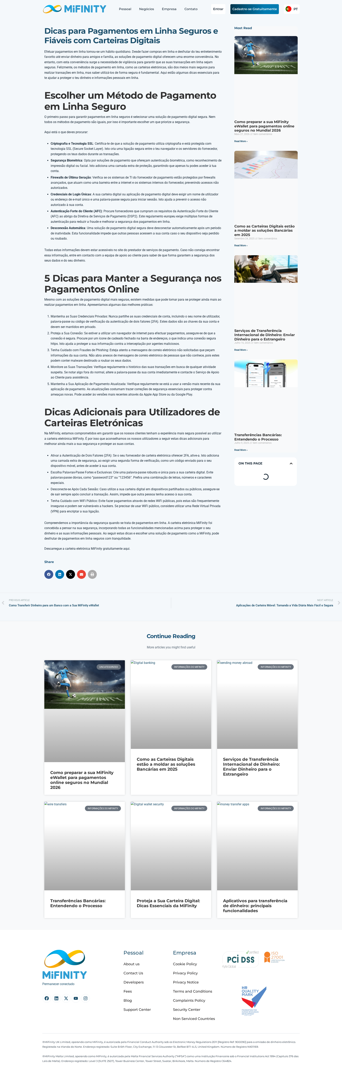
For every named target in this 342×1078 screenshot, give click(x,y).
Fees (128, 991)
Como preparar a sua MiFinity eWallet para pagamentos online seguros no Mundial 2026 (264, 126)
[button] (48, 574)
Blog (128, 1000)
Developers (134, 982)
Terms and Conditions (192, 991)
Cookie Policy (185, 964)
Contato (191, 9)
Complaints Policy (189, 1000)
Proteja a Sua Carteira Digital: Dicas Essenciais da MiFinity (168, 903)
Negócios (146, 9)
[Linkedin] (56, 998)
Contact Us (133, 973)
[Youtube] (75, 998)
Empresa (169, 9)
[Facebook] (46, 998)
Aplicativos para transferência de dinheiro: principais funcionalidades (255, 905)
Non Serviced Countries (194, 1019)
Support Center (137, 1009)
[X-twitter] (66, 998)
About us (132, 964)
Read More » (241, 141)
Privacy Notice (186, 982)
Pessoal (125, 9)
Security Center (186, 1009)
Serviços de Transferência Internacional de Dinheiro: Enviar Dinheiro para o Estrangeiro (264, 335)
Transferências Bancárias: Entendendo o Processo (258, 437)
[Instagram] (85, 998)
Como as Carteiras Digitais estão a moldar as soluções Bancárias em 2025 (264, 230)
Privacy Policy (185, 973)
